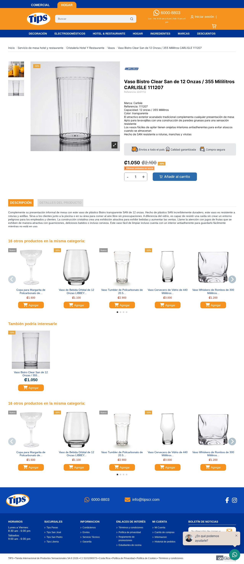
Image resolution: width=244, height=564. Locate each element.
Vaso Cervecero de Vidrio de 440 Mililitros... (168, 291)
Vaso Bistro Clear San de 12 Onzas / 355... (31, 374)
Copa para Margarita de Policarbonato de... (30, 291)
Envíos (86, 532)
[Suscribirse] (229, 531)
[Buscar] (132, 19)
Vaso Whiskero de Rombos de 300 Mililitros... (213, 291)
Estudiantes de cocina (130, 545)
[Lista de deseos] (28, 285)
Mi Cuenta (160, 527)
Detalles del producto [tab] (60, 202)
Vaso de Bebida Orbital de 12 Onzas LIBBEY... (76, 291)
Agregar (34, 305)
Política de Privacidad (123, 558)
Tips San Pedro (55, 537)
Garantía (87, 541)
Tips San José (54, 532)
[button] (117, 312)
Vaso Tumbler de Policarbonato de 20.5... (122, 291)
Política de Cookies (147, 558)
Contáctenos (89, 527)
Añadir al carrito (177, 177)
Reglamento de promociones (127, 539)
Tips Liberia (53, 541)
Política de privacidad (130, 532)
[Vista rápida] (33, 285)
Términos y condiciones (131, 527)
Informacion (161, 537)
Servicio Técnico (91, 537)
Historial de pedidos (165, 541)
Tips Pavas (52, 527)
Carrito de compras (164, 532)
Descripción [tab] (21, 202)
